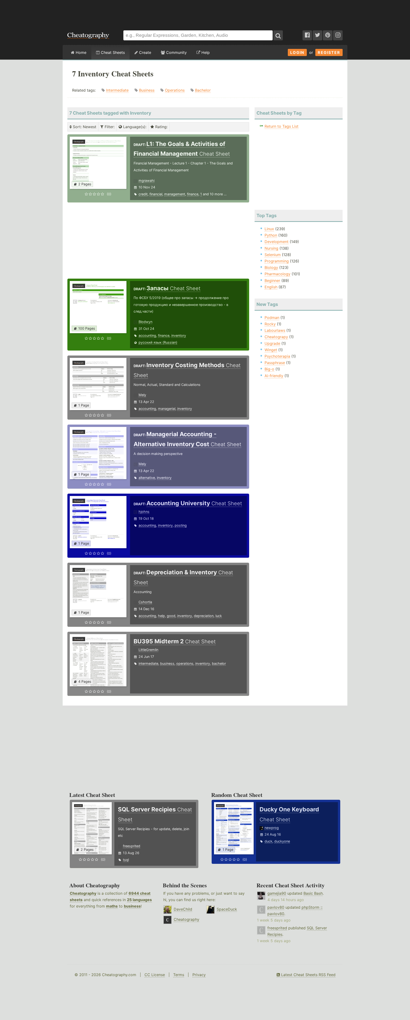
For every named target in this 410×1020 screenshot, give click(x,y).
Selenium (273, 254)
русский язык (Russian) (158, 342)
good (171, 616)
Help (205, 52)
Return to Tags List (281, 126)
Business (146, 90)
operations (184, 663)
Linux (269, 228)
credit (143, 194)
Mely (142, 395)
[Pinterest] (327, 35)
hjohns (144, 512)
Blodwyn (145, 322)
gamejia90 (276, 893)
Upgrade (272, 343)
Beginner (272, 280)
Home (80, 52)
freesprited (131, 846)
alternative (147, 478)
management (174, 194)
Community (176, 52)
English (271, 287)
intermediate (148, 663)
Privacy (199, 974)
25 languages (139, 899)
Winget (271, 349)
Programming (277, 261)
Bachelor (203, 90)
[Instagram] (338, 35)
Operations (175, 90)
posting (181, 525)
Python (271, 235)
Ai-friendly (274, 375)
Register (329, 52)
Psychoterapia (277, 356)
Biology (271, 267)
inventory (178, 335)
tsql (126, 860)
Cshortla (145, 602)
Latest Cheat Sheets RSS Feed (307, 974)
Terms (178, 974)
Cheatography (83, 893)
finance (192, 194)
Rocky (270, 324)
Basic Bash (313, 893)
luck (218, 616)
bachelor (219, 663)
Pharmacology (277, 273)
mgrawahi (146, 180)
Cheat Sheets (112, 52)
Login (297, 52)
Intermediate (117, 90)
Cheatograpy (276, 336)
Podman (272, 317)
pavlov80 (275, 907)
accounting (147, 335)
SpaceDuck (227, 909)
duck (268, 841)
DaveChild (183, 909)
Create (144, 52)
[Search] (278, 35)
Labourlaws (275, 330)
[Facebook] (307, 35)
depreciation (204, 616)
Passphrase (275, 362)
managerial (166, 409)
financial (155, 194)
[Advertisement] (205, 12)
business (167, 663)
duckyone (282, 841)
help (161, 616)
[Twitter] (317, 35)
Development (277, 241)
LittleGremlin (148, 650)
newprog (272, 828)
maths (112, 906)
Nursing (271, 248)
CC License (154, 974)
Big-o (269, 369)
